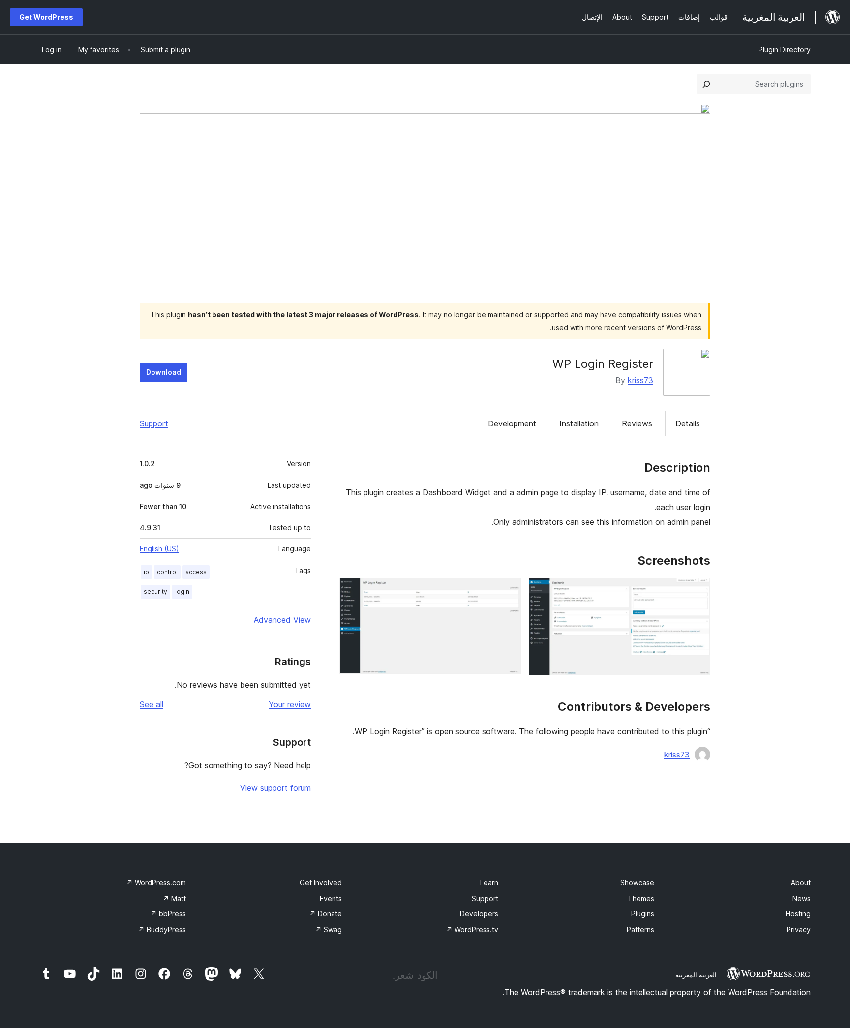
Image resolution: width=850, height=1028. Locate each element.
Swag (328, 929)
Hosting (798, 913)
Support (154, 423)
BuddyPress (162, 929)
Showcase (637, 882)
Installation (579, 423)
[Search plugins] (706, 84)
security (155, 591)
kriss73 (640, 380)
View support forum (275, 788)
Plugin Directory (785, 49)
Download (163, 372)
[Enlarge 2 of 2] (508, 591)
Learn (489, 882)
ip (146, 571)
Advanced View (282, 620)
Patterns (640, 929)
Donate (325, 913)
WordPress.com (156, 882)
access (196, 571)
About (801, 882)
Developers (479, 913)
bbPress (168, 913)
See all (151, 704)
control (167, 571)
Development (512, 423)
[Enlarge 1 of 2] (697, 591)
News (801, 898)
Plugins (642, 913)
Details (687, 423)
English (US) (159, 548)
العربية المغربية (696, 975)
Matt (174, 898)
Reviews (637, 423)
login (182, 591)
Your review (290, 704)
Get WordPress (46, 17)
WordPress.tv (472, 929)
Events (331, 898)
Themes (641, 898)
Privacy (799, 929)
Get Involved (321, 882)
